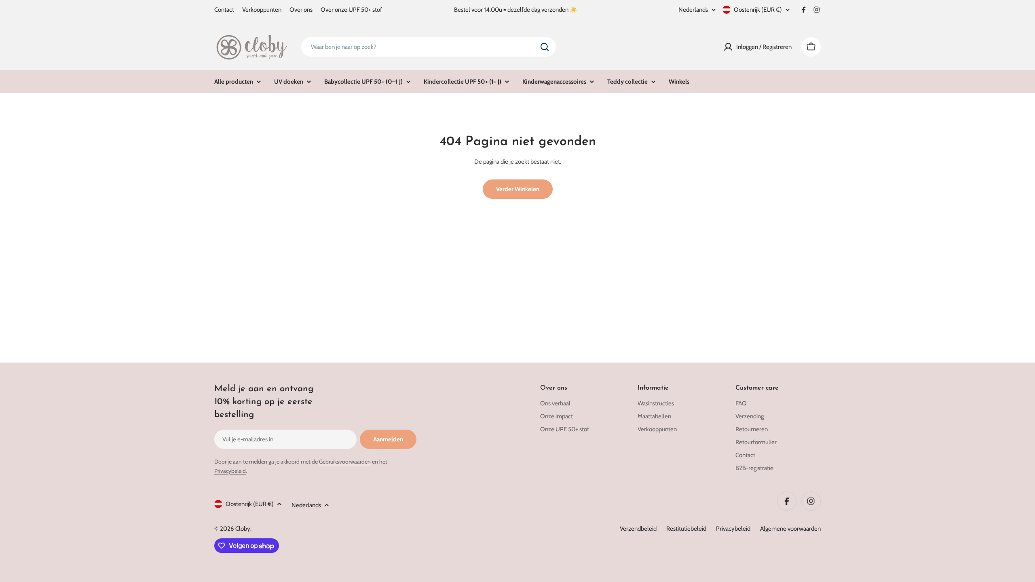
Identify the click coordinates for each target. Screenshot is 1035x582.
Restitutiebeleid (686, 528)
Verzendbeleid (638, 528)
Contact (224, 9)
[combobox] (428, 47)
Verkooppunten (261, 9)
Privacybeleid (230, 470)
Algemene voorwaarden (790, 528)
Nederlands (693, 10)
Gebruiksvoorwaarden (345, 461)
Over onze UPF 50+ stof (351, 9)
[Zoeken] (544, 47)
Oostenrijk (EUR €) (758, 9)
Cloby (242, 528)
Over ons (301, 9)
